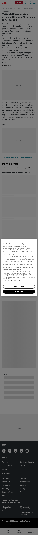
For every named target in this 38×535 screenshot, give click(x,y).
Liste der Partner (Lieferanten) (11, 280)
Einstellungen (19, 286)
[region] (19, 267)
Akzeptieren (19, 291)
